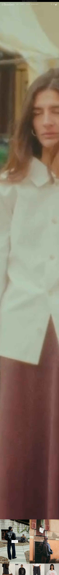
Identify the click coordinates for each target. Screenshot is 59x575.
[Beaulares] (8, 4)
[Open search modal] (51, 4)
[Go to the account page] (54, 4)
